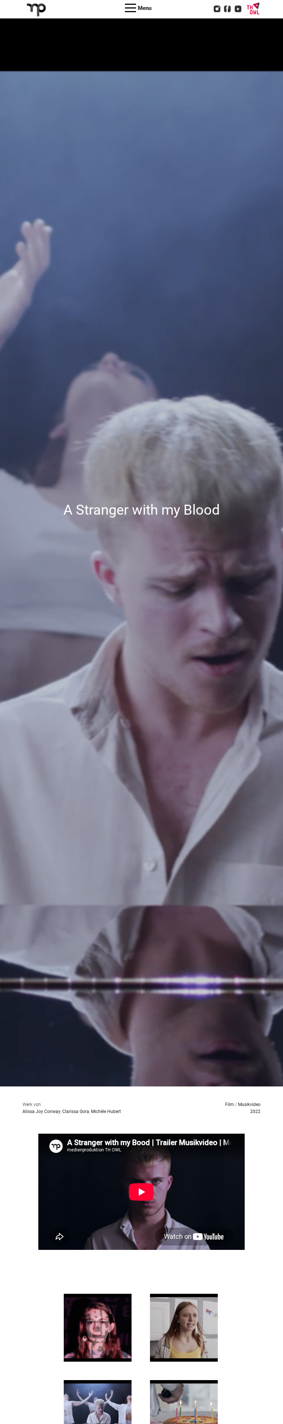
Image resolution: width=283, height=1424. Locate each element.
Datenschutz (155, 22)
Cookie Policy (157, 31)
